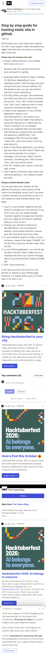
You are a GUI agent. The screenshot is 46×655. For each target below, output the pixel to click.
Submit (10, 391)
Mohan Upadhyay (14, 9)
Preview (21, 391)
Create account (36, 3)
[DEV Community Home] (9, 3)
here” (21, 64)
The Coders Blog (33, 9)
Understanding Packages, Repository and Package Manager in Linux (19, 513)
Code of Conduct (16, 399)
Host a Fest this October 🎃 (21, 456)
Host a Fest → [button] (10, 366)
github (5, 39)
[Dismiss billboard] (42, 608)
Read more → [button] (9, 603)
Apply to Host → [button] (10, 475)
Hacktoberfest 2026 (10, 589)
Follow (23, 496)
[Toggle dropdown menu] (42, 286)
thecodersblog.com (27, 14)
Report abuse (31, 399)
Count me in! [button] (9, 650)
